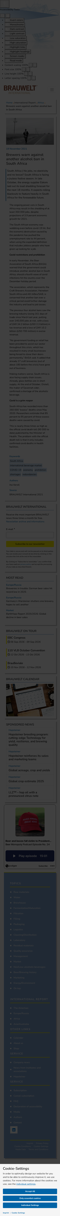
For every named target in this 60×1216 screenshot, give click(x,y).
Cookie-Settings (18, 1213)
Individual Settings (30, 1205)
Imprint (6, 1213)
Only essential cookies (30, 1198)
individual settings (26, 1184)
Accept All (30, 1191)
